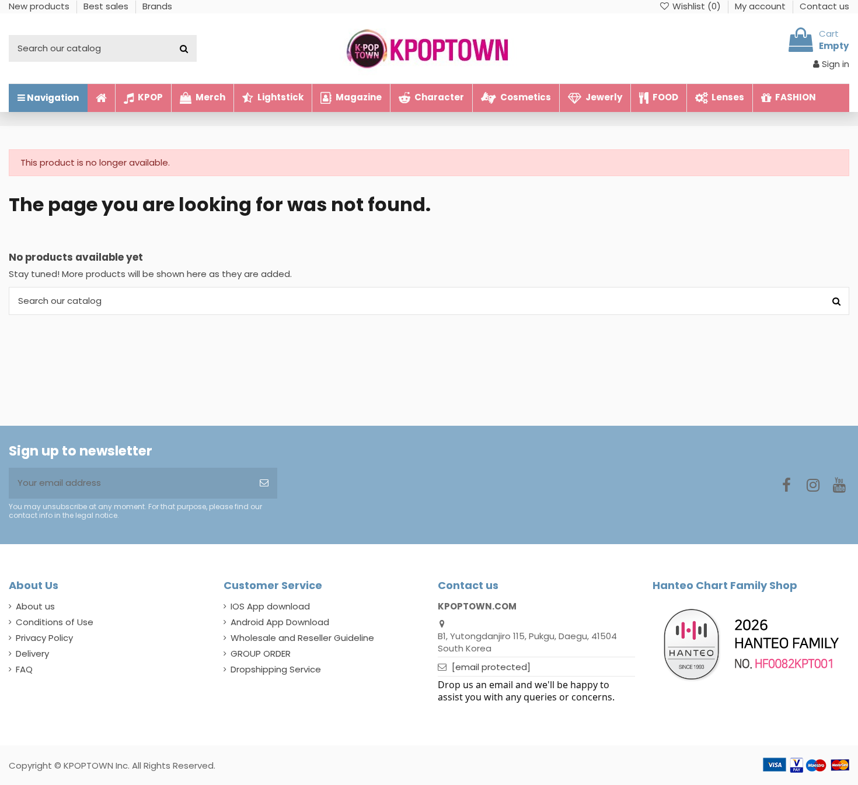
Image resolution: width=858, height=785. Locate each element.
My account (761, 6)
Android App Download (280, 622)
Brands (157, 6)
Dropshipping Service (276, 669)
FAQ (24, 669)
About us (35, 606)
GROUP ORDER (261, 653)
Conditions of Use (54, 622)
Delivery (32, 653)
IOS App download (270, 606)
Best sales (107, 6)
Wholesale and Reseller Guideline (302, 638)
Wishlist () (696, 6)
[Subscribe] (264, 483)
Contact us (824, 6)
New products (40, 6)
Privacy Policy (44, 638)
